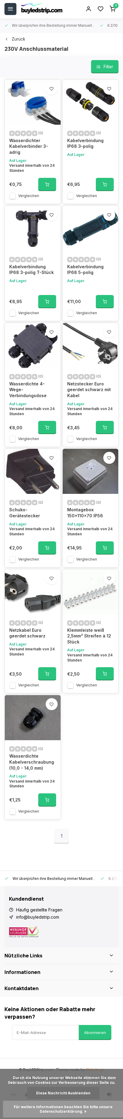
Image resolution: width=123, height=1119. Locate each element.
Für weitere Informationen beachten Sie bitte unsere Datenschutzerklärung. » (63, 1109)
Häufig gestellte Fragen (39, 909)
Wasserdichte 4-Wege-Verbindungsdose (28, 389)
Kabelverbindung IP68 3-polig (85, 143)
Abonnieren (95, 1032)
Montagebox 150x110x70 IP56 (85, 512)
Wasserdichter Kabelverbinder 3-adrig (28, 146)
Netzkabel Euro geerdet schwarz (27, 633)
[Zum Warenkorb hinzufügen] (47, 184)
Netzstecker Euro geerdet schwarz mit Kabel (89, 389)
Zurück (18, 38)
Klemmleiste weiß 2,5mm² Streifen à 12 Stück (89, 636)
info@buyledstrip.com (37, 917)
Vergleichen (28, 195)
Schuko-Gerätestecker (24, 512)
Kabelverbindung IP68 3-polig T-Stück (31, 269)
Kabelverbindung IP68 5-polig (85, 269)
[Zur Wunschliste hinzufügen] (52, 89)
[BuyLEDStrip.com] (42, 9)
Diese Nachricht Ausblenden (63, 1093)
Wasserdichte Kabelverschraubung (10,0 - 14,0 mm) (31, 761)
